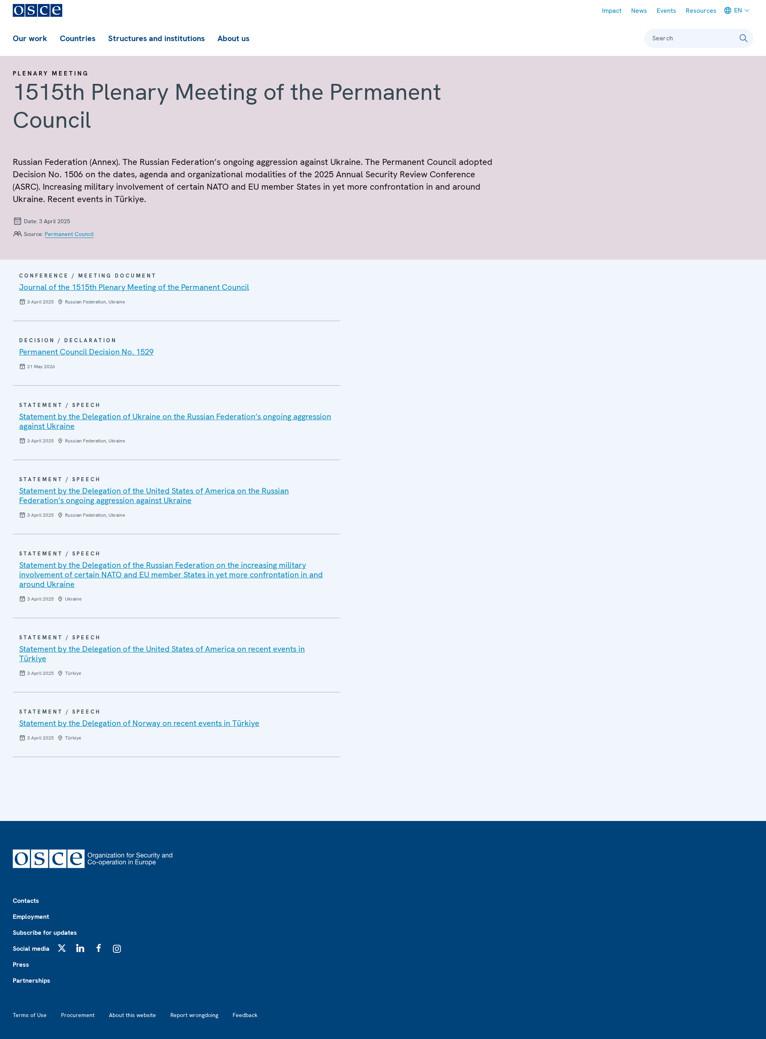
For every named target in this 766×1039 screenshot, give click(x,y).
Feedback (245, 1015)
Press (21, 964)
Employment (31, 916)
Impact (612, 10)
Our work (30, 38)
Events (666, 10)
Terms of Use (30, 1015)
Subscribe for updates (45, 932)
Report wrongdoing (194, 1015)
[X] (62, 948)
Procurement (78, 1015)
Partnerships (31, 980)
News (639, 10)
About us (233, 38)
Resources (701, 10)
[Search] (743, 38)
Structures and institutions (156, 38)
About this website (132, 1015)
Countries (77, 38)
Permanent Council (69, 234)
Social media (31, 948)
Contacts (26, 900)
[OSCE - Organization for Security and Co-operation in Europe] (37, 10)
